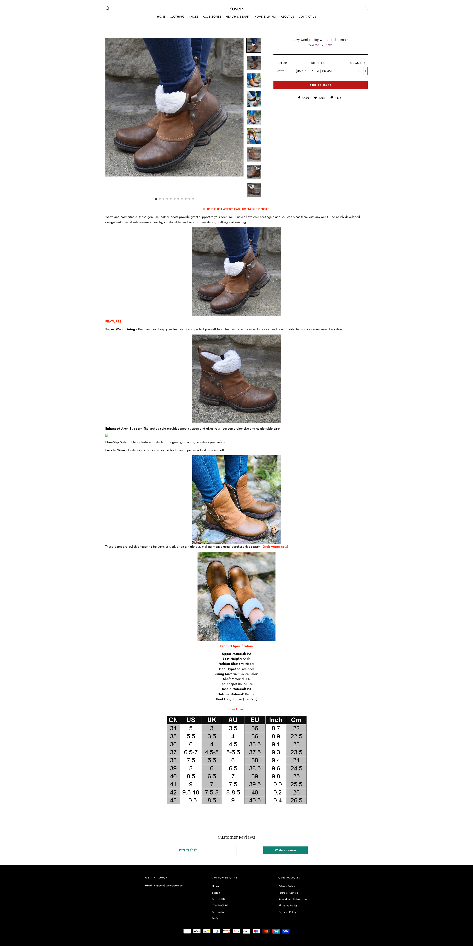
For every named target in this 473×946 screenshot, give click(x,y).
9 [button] (186, 199)
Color (281, 63)
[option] (174, 107)
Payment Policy (287, 912)
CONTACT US (307, 17)
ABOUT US (287, 17)
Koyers (236, 8)
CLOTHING (177, 17)
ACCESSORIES (212, 17)
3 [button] (163, 199)
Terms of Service (288, 893)
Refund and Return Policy (293, 899)
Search (216, 893)
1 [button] (156, 199)
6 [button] (175, 199)
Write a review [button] (285, 850)
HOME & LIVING (265, 17)
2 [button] (160, 199)
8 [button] (182, 199)
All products (219, 912)
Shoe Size (319, 63)
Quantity (358, 63)
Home (215, 886)
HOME (161, 17)
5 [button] (171, 199)
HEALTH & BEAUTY (238, 17)
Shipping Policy (287, 905)
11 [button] (193, 199)
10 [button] (189, 199)
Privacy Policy (286, 886)
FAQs (215, 918)
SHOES (193, 17)
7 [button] (178, 199)
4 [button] (167, 199)
